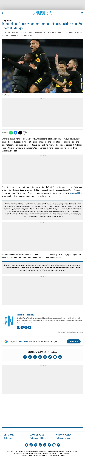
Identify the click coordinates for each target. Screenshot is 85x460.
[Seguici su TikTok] (50, 357)
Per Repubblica (76, 193)
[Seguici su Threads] (45, 357)
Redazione (8, 438)
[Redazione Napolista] (8, 321)
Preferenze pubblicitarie (39, 438)
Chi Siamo (9, 434)
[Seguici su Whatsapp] (40, 357)
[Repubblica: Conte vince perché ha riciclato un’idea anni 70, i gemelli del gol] (42, 66)
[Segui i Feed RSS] (60, 357)
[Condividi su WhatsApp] (11, 133)
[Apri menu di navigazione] (82, 13)
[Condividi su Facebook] (15, 133)
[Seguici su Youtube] (55, 357)
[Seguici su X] (30, 357)
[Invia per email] (25, 133)
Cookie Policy (37, 434)
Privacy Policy (64, 434)
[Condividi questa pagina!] (2, 13)
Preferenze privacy (63, 438)
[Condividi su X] (20, 133)
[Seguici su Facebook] (25, 357)
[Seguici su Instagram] (35, 357)
